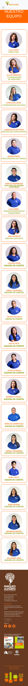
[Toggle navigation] (3, 7)
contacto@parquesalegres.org (10, 600)
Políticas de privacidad (14, 669)
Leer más (8, 619)
